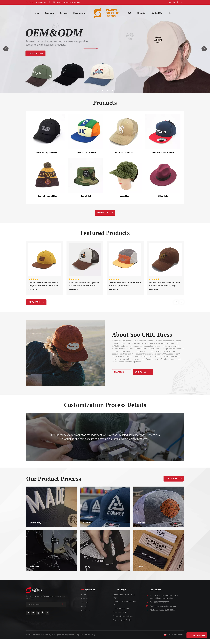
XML (82, 635)
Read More (32, 289)
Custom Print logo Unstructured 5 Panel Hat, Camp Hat (125, 284)
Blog (77, 635)
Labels (140, 566)
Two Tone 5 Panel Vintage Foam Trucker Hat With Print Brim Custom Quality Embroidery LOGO (84, 284)
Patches (141, 522)
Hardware (34, 566)
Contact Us (102, 213)
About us (141, 13)
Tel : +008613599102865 (37, 2)
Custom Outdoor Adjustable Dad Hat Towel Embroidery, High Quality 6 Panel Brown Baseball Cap (164, 284)
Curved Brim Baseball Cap (123, 616)
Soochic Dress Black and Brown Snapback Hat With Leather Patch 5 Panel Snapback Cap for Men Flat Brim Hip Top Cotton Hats (44, 284)
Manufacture (79, 13)
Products (49, 13)
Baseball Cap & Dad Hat (47, 152)
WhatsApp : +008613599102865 (162, 610)
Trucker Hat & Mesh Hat (124, 152)
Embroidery (35, 522)
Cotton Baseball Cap (121, 608)
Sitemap (71, 635)
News (83, 607)
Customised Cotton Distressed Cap (124, 603)
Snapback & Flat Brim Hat (163, 152)
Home (36, 13)
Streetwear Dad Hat (120, 612)
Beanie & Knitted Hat (47, 196)
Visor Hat (124, 196)
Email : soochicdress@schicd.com (68, 2)
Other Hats (163, 196)
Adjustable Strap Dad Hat (122, 620)
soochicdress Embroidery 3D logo (124, 596)
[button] (97, 90)
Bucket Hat (86, 196)
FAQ (129, 13)
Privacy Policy (90, 635)
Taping (86, 566)
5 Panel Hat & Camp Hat (86, 152)
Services (63, 13)
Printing (87, 522)
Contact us (156, 13)
